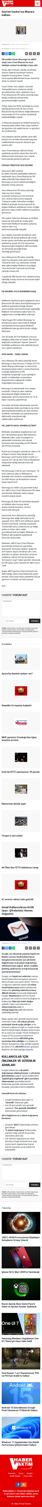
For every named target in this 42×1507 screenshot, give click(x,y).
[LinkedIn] (10, 53)
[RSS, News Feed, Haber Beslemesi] (24, 1484)
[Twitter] (6, 53)
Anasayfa (11, 1473)
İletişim (29, 1473)
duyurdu (29, 1049)
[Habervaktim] (7, 3)
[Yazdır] (26, 53)
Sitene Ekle (27, 1476)
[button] (30, 53)
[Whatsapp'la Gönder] (13, 53)
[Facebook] (3, 53)
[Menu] (38, 3)
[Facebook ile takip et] (18, 1484)
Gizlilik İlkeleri (15, 1476)
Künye (21, 1473)
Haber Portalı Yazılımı (22, 1504)
